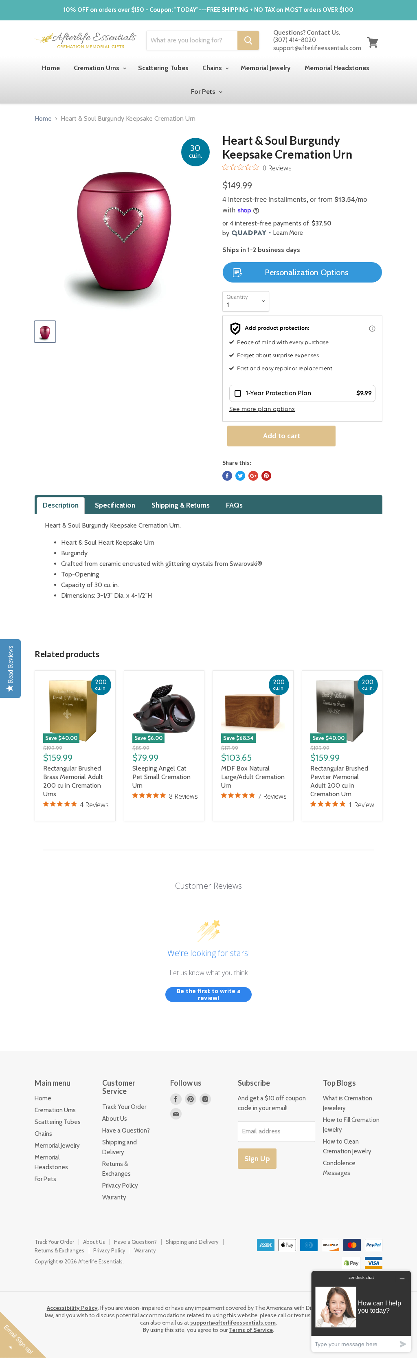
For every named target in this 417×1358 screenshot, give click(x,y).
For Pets (204, 91)
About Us (114, 1118)
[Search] (248, 40)
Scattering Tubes (163, 68)
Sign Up (257, 1158)
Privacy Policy (120, 1185)
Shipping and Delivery (192, 1242)
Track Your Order (124, 1107)
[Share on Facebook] (227, 476)
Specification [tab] (115, 505)
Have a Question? (126, 1130)
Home (51, 68)
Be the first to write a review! (209, 994)
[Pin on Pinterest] (266, 476)
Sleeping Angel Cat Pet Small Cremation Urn (161, 776)
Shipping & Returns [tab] (180, 505)
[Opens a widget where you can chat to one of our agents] (361, 1311)
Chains (213, 68)
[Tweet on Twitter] (240, 476)
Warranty (114, 1197)
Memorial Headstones (337, 68)
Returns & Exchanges (59, 1250)
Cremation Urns (97, 68)
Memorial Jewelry (266, 68)
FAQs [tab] (234, 505)
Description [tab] (61, 505)
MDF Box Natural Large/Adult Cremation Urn (253, 776)
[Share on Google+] (253, 476)
